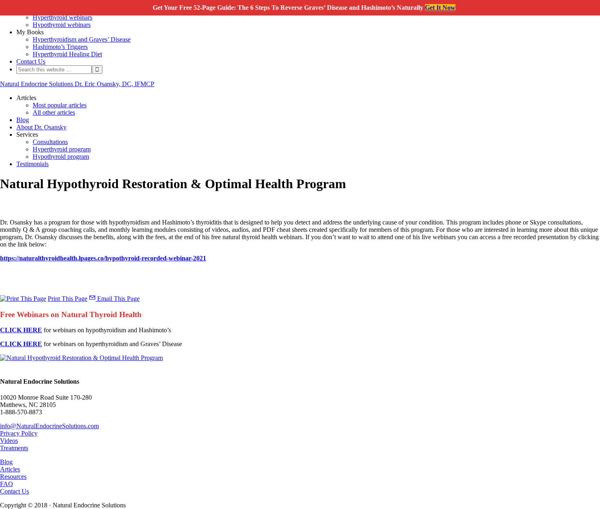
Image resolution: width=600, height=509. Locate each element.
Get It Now (440, 7)
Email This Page (118, 298)
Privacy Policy (19, 433)
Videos (9, 440)
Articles (10, 469)
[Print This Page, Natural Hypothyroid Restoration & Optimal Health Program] (23, 298)
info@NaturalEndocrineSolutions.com (49, 425)
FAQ (6, 483)
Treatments (14, 448)
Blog (6, 461)
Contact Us (14, 491)
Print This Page (67, 298)
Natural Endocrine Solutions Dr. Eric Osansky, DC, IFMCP (77, 83)
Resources (13, 476)
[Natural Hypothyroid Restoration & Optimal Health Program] (81, 357)
